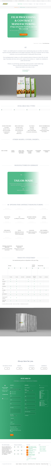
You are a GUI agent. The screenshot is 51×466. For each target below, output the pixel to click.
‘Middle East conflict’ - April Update (32, 452)
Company (11, 387)
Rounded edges (43, 393)
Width (25, 396)
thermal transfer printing (44, 404)
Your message (11, 407)
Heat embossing (43, 403)
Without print (42, 402)
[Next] (49, 87)
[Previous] (2, 87)
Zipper (41, 392)
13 (32, 333)
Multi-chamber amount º (27, 411)
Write (19, 368)
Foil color (26, 407)
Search (48, 4)
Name (11, 396)
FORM (32, 368)
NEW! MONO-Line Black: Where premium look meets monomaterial (33, 447)
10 (29, 97)
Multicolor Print (43, 405)
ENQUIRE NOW (23, 34)
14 (33, 333)
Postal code (12, 418)
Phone (11, 403)
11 (30, 97)
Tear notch (42, 391)
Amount (26, 392)
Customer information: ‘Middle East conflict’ (32, 454)
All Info (44, 368)
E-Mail (11, 399)
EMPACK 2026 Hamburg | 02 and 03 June (32, 450)
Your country (12, 414)
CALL (7, 368)
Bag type (26, 389)
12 (32, 97)
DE (48, 0)
